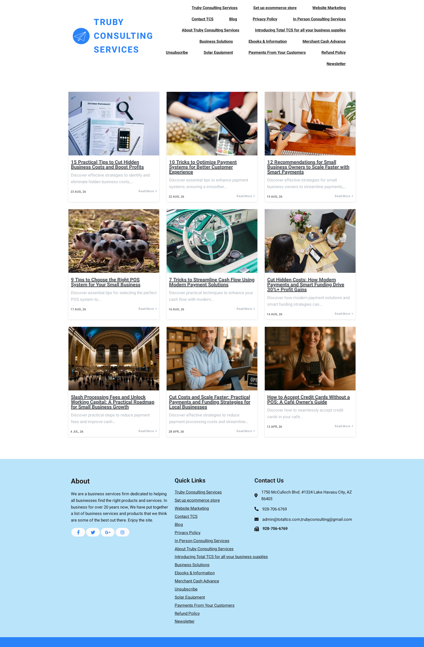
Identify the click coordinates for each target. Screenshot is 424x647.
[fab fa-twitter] (93, 532)
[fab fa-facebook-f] (78, 532)
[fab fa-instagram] (122, 532)
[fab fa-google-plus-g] (108, 532)
